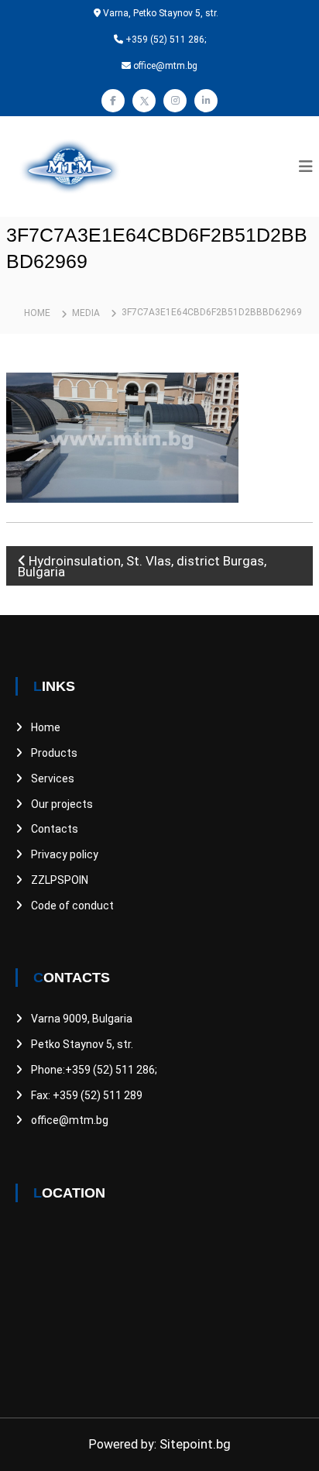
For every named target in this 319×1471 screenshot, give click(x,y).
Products (54, 753)
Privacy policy (64, 854)
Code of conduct (72, 905)
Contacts (54, 829)
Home (45, 727)
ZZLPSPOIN (59, 880)
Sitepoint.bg (195, 1444)
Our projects (62, 804)
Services (52, 778)
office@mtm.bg (69, 1120)
